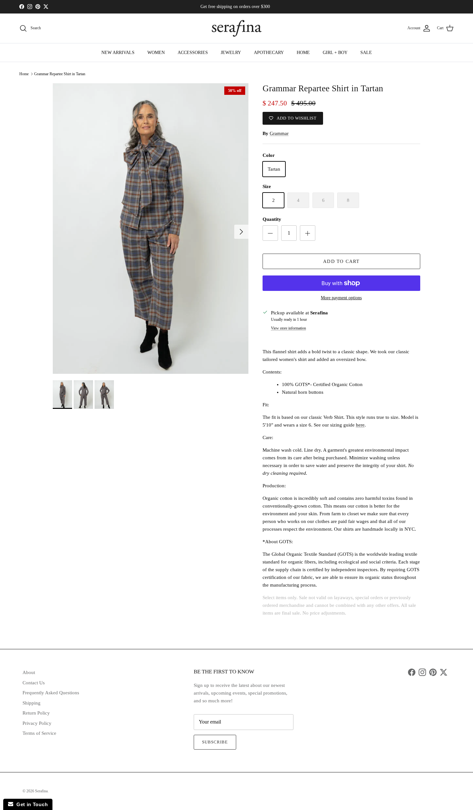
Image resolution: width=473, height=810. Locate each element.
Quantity (272, 219)
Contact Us (34, 682)
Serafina (41, 791)
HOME (303, 52)
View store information (288, 328)
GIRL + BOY (335, 52)
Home (24, 74)
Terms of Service (39, 733)
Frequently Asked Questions (51, 692)
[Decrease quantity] (270, 233)
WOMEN (156, 52)
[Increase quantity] (307, 233)
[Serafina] (237, 28)
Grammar (279, 133)
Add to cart (341, 261)
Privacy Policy (37, 723)
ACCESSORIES (193, 52)
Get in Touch (30, 804)
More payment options (341, 297)
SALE (366, 52)
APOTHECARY (269, 52)
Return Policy (36, 713)
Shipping (32, 703)
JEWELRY (231, 52)
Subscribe (215, 742)
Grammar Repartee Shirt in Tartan (59, 74)
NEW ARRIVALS (117, 52)
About (29, 672)
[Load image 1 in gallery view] (150, 228)
